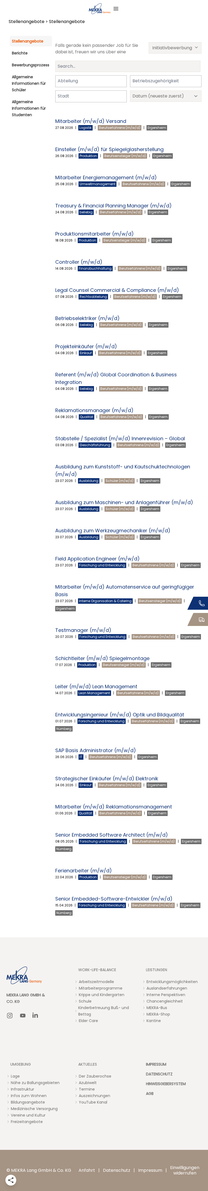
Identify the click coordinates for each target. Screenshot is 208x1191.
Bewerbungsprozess (30, 65)
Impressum (150, 1170)
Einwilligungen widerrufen (184, 1170)
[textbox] (71, 81)
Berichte (20, 53)
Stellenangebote (26, 21)
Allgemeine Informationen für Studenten (29, 108)
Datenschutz (116, 1170)
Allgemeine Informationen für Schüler (29, 83)
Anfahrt (87, 1170)
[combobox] (91, 81)
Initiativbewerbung (172, 48)
